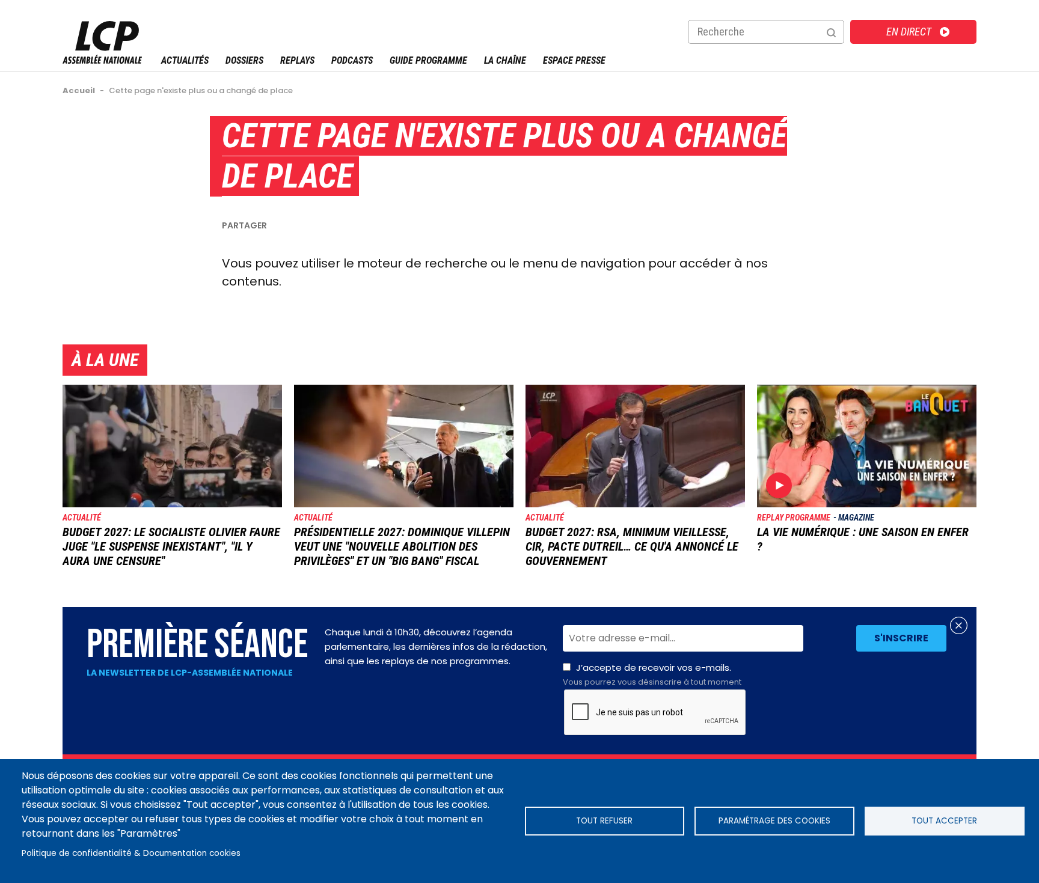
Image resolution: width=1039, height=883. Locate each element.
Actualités (185, 60)
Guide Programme (428, 60)
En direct (908, 31)
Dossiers (244, 60)
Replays (297, 60)
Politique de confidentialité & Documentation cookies (131, 853)
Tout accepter (944, 820)
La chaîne (505, 60)
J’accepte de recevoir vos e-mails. (652, 674)
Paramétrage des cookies (774, 820)
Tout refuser (604, 820)
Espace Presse (574, 60)
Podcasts (352, 60)
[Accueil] (102, 60)
